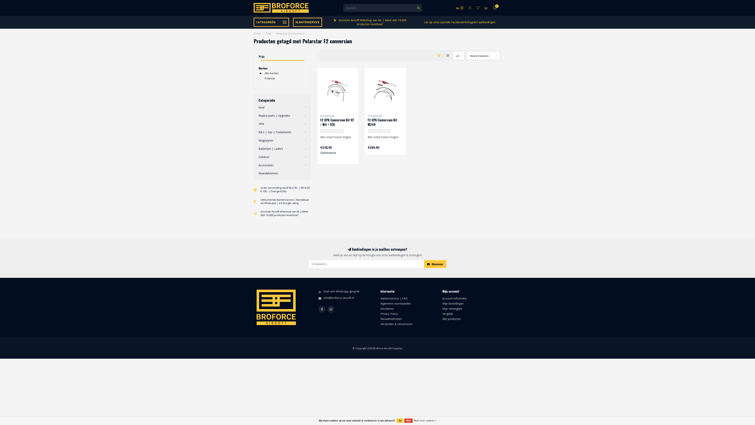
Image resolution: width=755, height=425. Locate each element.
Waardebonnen (268, 173)
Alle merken (272, 73)
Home (257, 33)
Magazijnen (266, 140)
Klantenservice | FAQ (394, 298)
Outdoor (264, 157)
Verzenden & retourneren (396, 324)
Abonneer (437, 264)
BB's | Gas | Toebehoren (275, 132)
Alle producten (451, 319)
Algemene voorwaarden (395, 303)
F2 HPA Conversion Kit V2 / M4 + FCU (337, 122)
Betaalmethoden (391, 319)
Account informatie (454, 298)
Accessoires (266, 165)
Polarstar (270, 78)
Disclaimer (387, 308)
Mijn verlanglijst (452, 308)
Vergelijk (447, 314)
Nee (408, 420)
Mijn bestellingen (453, 303)
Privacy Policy (389, 314)
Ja (400, 420)
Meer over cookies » (425, 420)
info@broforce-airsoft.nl (338, 298)
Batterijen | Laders (271, 149)
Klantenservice (307, 22)
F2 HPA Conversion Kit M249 (382, 122)
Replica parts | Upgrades (274, 115)
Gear (262, 107)
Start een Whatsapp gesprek (341, 291)
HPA (261, 124)
